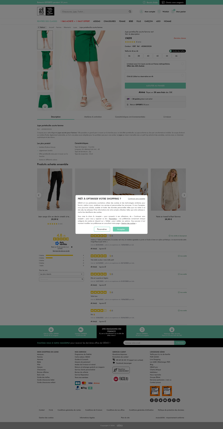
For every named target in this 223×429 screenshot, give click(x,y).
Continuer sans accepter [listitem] (136, 198)
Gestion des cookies (128, 223)
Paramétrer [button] (113, 219)
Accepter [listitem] (121, 229)
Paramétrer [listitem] (102, 229)
